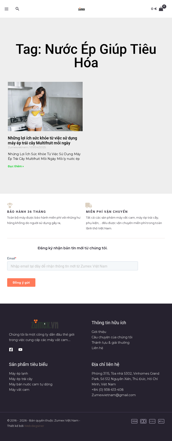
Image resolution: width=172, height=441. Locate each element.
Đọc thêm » (16, 166)
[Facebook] (11, 350)
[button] (17, 9)
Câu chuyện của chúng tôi (112, 337)
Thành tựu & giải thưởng (110, 343)
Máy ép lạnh (18, 373)
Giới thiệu (99, 332)
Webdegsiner (34, 426)
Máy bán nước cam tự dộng (30, 384)
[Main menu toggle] (6, 8)
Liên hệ (97, 348)
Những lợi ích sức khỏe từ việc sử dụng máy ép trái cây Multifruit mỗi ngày (42, 140)
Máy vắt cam (19, 390)
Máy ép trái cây (20, 379)
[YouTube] (20, 350)
